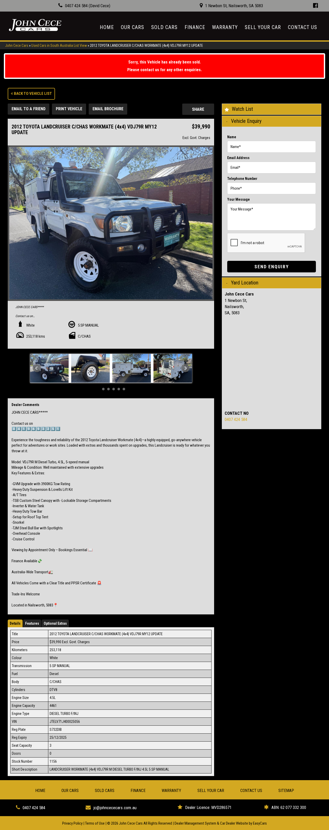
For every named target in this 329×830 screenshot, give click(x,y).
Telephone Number (242, 179)
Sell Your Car (263, 27)
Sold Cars (164, 27)
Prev (37, 368)
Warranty (225, 27)
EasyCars (260, 823)
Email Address (238, 158)
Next (185, 368)
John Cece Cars (16, 45)
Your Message (238, 199)
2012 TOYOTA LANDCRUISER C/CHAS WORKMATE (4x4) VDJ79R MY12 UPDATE (146, 45)
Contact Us (302, 27)
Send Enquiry (271, 266)
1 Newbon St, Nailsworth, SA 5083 (234, 5)
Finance (195, 27)
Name (231, 137)
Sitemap (286, 790)
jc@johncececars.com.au (114, 807)
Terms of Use (95, 823)
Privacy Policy (72, 823)
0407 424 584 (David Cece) (87, 5)
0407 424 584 (236, 419)
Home (107, 27)
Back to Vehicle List (32, 93)
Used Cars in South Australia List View (59, 45)
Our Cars (132, 27)
